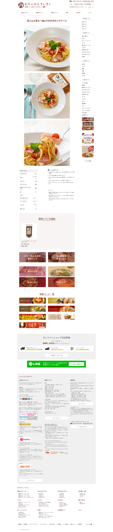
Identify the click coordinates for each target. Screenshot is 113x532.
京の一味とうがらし (86, 52)
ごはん (83, 66)
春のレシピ (84, 21)
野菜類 (83, 73)
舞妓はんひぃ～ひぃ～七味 (24, 494)
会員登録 (89, 7)
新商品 (83, 85)
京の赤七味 (61, 494)
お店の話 (78, 12)
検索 (82, 7)
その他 (83, 75)
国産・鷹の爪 (84, 36)
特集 (67, 12)
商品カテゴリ (24, 12)
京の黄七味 (61, 493)
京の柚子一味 (41, 497)
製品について (54, 12)
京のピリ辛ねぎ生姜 (22, 506)
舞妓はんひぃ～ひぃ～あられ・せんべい (26, 497)
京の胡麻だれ (21, 512)
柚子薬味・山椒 (85, 49)
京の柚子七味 (62, 497)
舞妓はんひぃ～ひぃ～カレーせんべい (46, 512)
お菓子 (83, 56)
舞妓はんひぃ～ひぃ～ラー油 (24, 496)
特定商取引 (25, 524)
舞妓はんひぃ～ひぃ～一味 (24, 493)
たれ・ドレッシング (86, 40)
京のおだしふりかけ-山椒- (44, 506)
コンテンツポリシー (44, 524)
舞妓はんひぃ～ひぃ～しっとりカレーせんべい (43, 514)
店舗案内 (20, 524)
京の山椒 (81, 496)
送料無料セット (61, 510)
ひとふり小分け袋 (85, 110)
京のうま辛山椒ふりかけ (43, 504)
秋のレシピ (84, 26)
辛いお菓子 (84, 112)
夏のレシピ (84, 24)
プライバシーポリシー (34, 524)
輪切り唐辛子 (82, 503)
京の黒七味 (61, 496)
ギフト (83, 105)
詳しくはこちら (31, 480)
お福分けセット (62, 506)
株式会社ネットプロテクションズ (34, 407)
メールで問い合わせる (82, 426)
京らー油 (20, 503)
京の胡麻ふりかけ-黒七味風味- (45, 502)
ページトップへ (93, 524)
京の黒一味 (41, 496)
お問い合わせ (52, 524)
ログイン (86, 7)
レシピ (90, 12)
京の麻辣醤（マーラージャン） (24, 504)
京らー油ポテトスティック (44, 517)
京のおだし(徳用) (62, 503)
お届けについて (73, 524)
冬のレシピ (84, 28)
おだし (83, 38)
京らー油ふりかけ (42, 503)
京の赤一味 (41, 494)
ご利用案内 (59, 524)
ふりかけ (84, 47)
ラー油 (83, 96)
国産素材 (84, 103)
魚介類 (83, 64)
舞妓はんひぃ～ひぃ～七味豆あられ (46, 516)
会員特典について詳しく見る (56, 355)
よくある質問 (65, 524)
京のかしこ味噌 (22, 513)
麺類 (83, 68)
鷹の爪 (81, 502)
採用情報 (79, 524)
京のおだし (60, 500)
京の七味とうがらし (86, 54)
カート (93, 7)
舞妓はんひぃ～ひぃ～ (86, 45)
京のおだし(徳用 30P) (63, 504)
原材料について (39, 12)
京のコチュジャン (22, 507)
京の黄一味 (41, 493)
